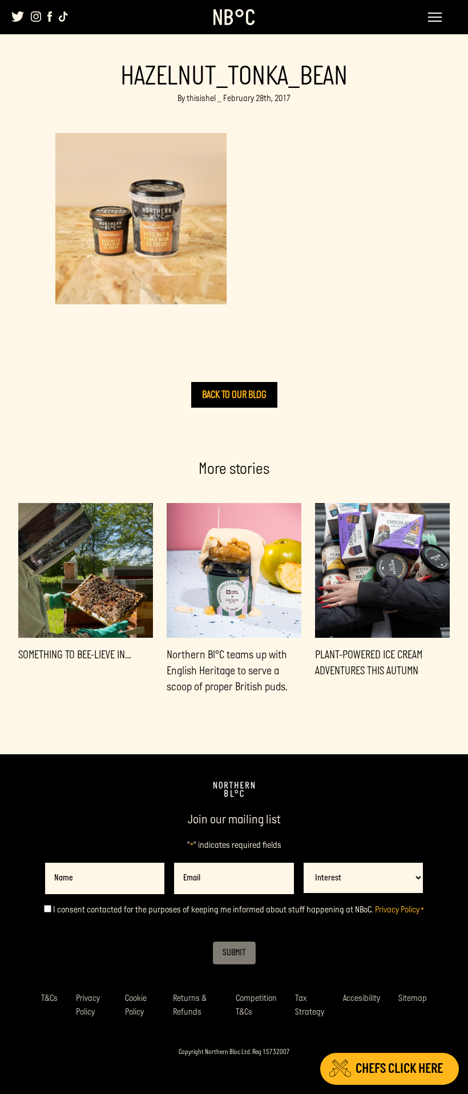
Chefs (399, 1068)
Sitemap (412, 998)
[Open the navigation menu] (435, 17)
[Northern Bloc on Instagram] (36, 16)
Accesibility (361, 998)
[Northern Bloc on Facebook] (50, 16)
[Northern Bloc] (234, 17)
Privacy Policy (397, 909)
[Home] (234, 790)
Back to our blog (234, 395)
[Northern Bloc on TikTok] (63, 16)
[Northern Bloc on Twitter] (18, 16)
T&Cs (49, 998)
